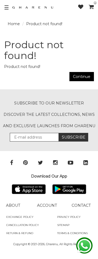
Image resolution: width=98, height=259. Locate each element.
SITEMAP (63, 225)
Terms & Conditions (72, 233)
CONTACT (81, 205)
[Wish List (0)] (83, 7)
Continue (81, 76)
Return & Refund (19, 233)
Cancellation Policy (22, 225)
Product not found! (44, 23)
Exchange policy (19, 217)
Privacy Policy (69, 217)
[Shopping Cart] (91, 7)
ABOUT (13, 205)
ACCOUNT (47, 205)
